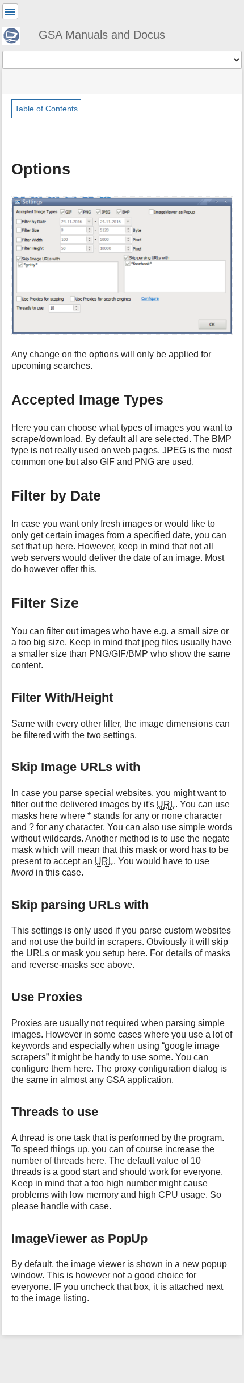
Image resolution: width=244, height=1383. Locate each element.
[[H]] (16, 34)
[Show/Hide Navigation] (10, 11)
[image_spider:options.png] (122, 264)
